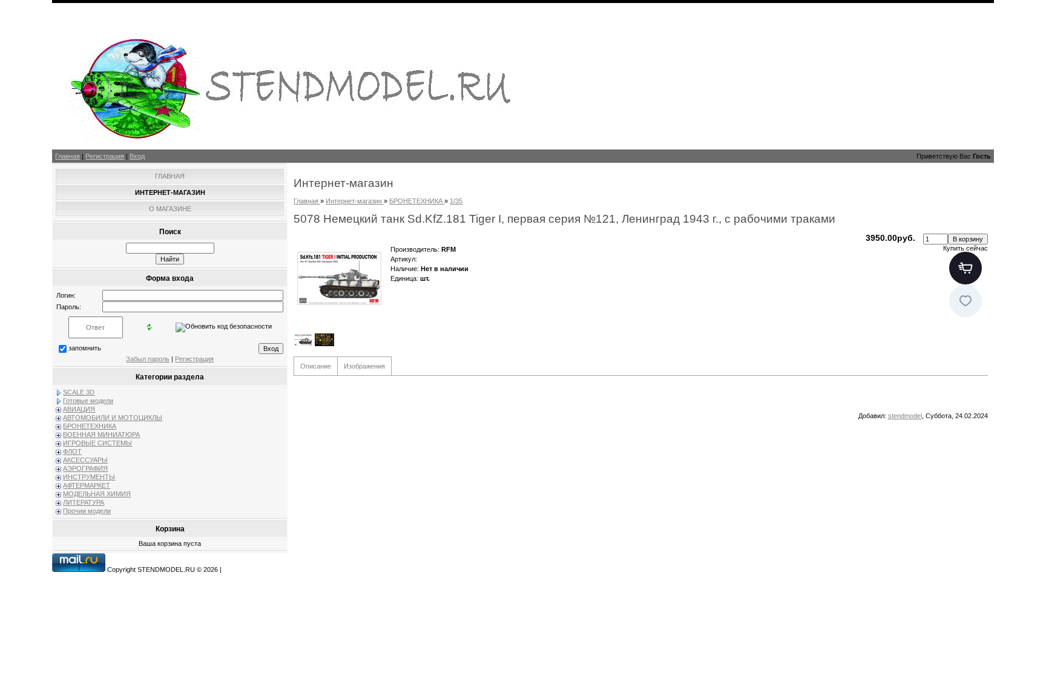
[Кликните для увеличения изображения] (339, 278)
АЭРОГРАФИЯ (85, 468)
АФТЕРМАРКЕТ (86, 485)
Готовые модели (88, 400)
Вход (137, 156)
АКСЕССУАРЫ (85, 460)
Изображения (364, 366)
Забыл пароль (147, 359)
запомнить (84, 348)
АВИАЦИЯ (79, 409)
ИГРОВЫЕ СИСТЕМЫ (97, 443)
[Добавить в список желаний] (965, 300)
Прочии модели (87, 510)
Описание (315, 366)
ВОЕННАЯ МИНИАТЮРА (101, 434)
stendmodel (905, 415)
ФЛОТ (72, 451)
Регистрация (104, 156)
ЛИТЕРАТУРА (83, 502)
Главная (67, 156)
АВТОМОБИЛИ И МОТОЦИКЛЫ (112, 417)
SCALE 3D (78, 392)
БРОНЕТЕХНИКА (89, 426)
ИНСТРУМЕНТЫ (89, 477)
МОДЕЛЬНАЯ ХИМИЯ (97, 493)
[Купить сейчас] (965, 268)
